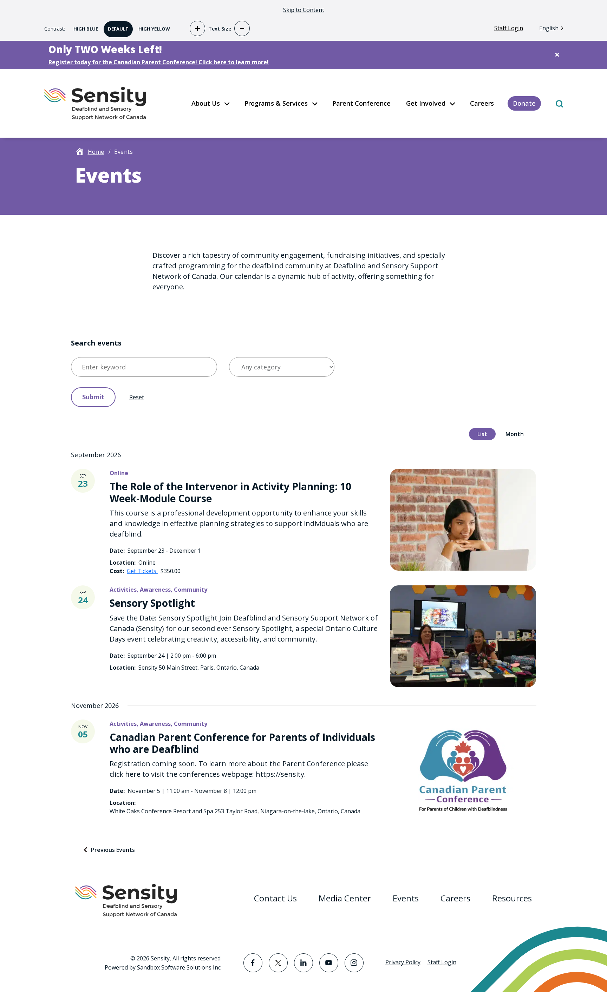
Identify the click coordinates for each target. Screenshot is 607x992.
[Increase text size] (197, 28)
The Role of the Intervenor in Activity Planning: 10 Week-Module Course (230, 492)
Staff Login (508, 28)
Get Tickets (142, 571)
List (478, 433)
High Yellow (152, 26)
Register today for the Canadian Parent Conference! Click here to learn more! (158, 62)
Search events (96, 343)
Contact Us (275, 898)
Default (116, 26)
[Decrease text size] (242, 28)
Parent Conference (361, 103)
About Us (205, 103)
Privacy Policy (402, 962)
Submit (93, 397)
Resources (512, 898)
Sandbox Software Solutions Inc (179, 967)
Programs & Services (276, 103)
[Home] (95, 103)
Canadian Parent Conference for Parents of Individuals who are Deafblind (242, 743)
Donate (524, 103)
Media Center (345, 898)
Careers (482, 103)
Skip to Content (303, 10)
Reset (136, 397)
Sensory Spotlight (152, 603)
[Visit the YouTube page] (328, 962)
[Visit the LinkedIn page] (303, 962)
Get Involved (425, 103)
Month (510, 433)
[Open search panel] (559, 103)
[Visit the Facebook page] (252, 962)
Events (406, 898)
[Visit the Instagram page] (354, 962)
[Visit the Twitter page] (278, 962)
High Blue (83, 26)
